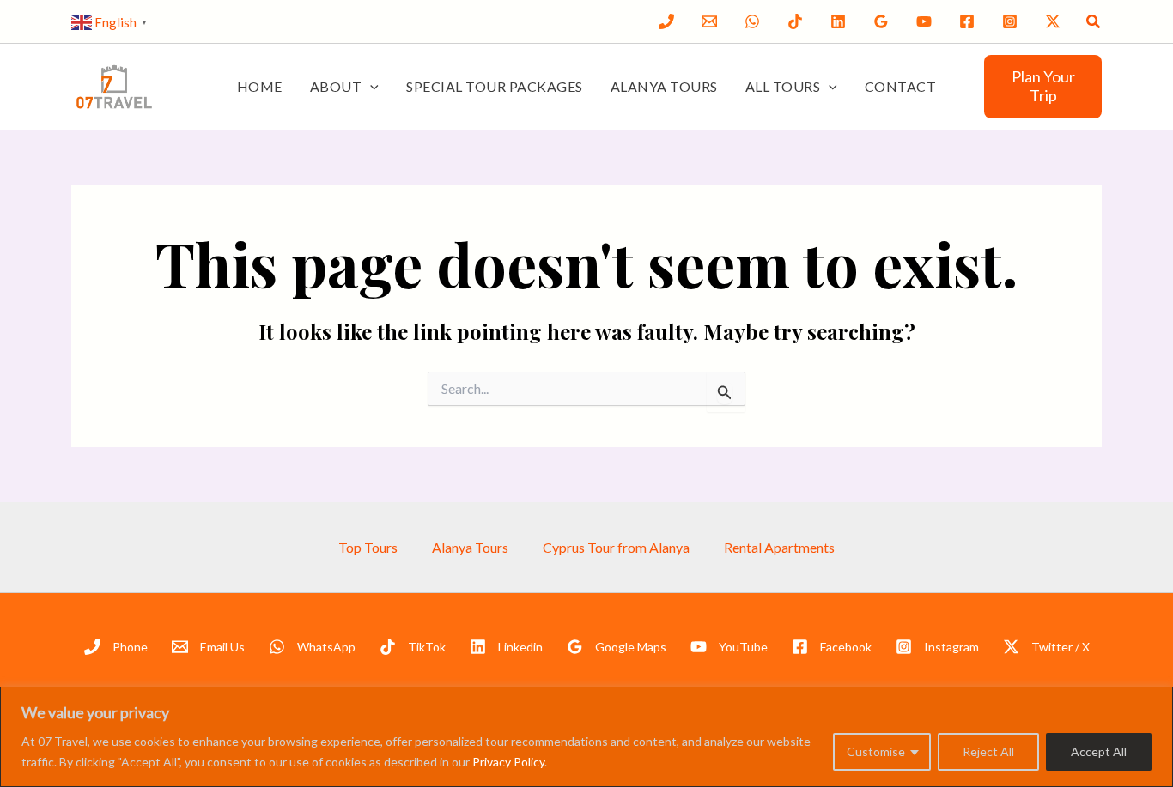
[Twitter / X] (1052, 21)
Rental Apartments (779, 547)
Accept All (1099, 751)
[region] (586, 737)
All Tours (783, 86)
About (336, 86)
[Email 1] (709, 21)
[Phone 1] (666, 21)
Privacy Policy (508, 761)
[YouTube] (924, 21)
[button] (1094, 22)
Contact (901, 86)
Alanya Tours (664, 86)
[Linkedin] (838, 21)
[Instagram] (1010, 21)
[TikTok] (795, 21)
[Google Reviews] (881, 21)
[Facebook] (967, 21)
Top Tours (368, 547)
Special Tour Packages (494, 86)
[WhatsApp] (752, 21)
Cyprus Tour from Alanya (616, 547)
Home (260, 86)
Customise (876, 751)
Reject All (988, 751)
